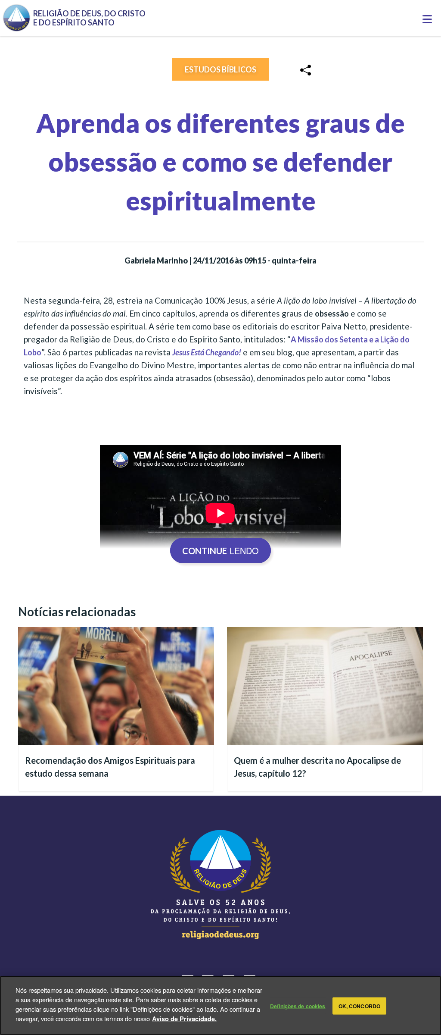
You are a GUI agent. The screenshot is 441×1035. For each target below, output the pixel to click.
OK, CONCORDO (359, 1006)
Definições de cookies (298, 1006)
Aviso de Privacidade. (184, 1018)
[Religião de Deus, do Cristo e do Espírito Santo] (220, 884)
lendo (220, 550)
